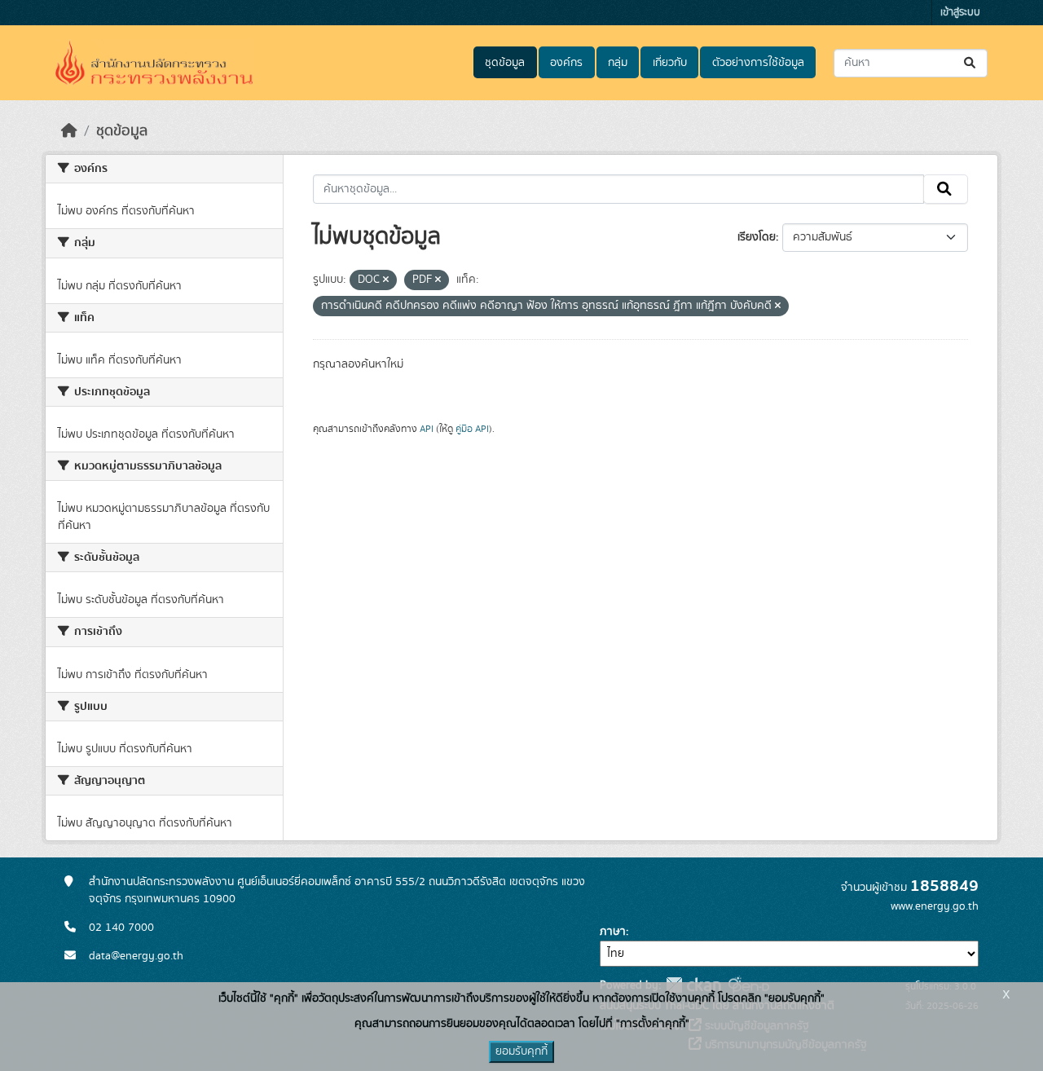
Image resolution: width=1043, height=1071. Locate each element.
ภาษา (613, 931)
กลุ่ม (617, 63)
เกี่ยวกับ (670, 63)
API (426, 428)
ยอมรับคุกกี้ (521, 1051)
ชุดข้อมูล (505, 63)
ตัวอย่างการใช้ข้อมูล (758, 63)
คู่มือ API (472, 428)
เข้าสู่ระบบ (960, 12)
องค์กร (566, 63)
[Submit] (970, 63)
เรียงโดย (756, 237)
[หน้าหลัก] (69, 131)
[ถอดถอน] (386, 280)
